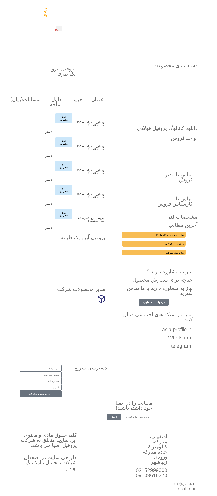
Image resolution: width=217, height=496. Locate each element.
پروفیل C (188, 82)
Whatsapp (179, 338)
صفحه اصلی (95, 29)
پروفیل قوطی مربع (182, 96)
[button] (59, 28)
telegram (181, 346)
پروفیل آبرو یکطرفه (182, 111)
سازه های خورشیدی (174, 252)
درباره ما (52, 10)
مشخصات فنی (181, 217)
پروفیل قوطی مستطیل (180, 104)
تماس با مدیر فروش (179, 177)
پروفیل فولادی (93, 328)
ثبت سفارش (94, 51)
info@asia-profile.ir (183, 486)
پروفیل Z (188, 74)
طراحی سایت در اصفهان (50, 457)
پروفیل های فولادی (174, 244)
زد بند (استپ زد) (184, 89)
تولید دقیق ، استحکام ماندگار (169, 235)
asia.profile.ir (176, 329)
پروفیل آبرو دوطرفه (182, 118)
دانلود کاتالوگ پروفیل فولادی (167, 128)
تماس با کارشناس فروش (175, 201)
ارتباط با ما (50, 17)
